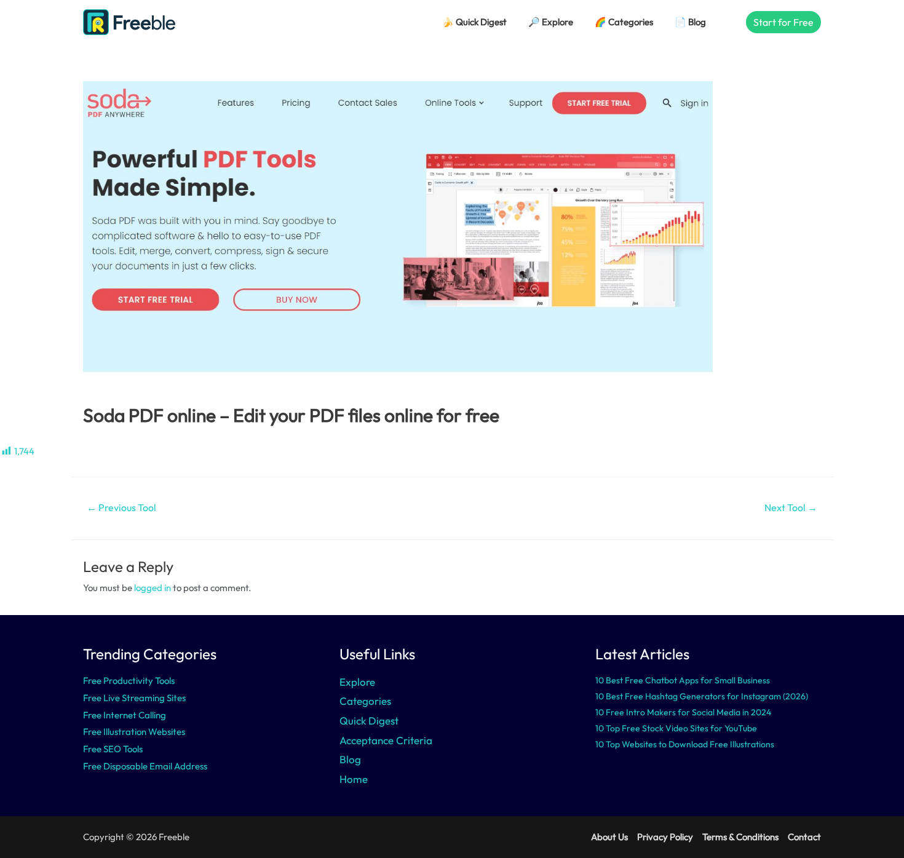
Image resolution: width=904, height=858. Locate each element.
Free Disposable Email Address (145, 766)
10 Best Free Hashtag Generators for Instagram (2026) (701, 696)
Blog (350, 759)
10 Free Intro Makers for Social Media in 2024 (683, 712)
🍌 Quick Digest (474, 22)
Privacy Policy (665, 837)
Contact (804, 837)
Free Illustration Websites (134, 731)
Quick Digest (368, 720)
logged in (152, 588)
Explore (357, 681)
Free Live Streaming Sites (134, 698)
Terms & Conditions (740, 837)
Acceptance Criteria (385, 740)
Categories (365, 700)
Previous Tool (121, 507)
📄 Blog (690, 22)
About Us (609, 837)
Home (353, 779)
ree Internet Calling (127, 715)
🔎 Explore (550, 22)
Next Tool (790, 507)
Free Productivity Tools (129, 680)
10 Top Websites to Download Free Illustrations (684, 744)
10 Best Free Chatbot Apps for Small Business (682, 680)
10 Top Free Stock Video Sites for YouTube (676, 728)
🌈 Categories (624, 22)
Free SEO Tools (113, 749)
